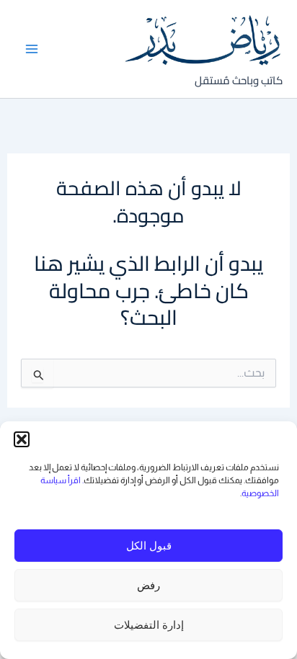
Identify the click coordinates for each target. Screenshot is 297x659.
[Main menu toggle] (32, 48)
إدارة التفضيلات (149, 625)
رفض (148, 585)
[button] (21, 439)
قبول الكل (149, 545)
